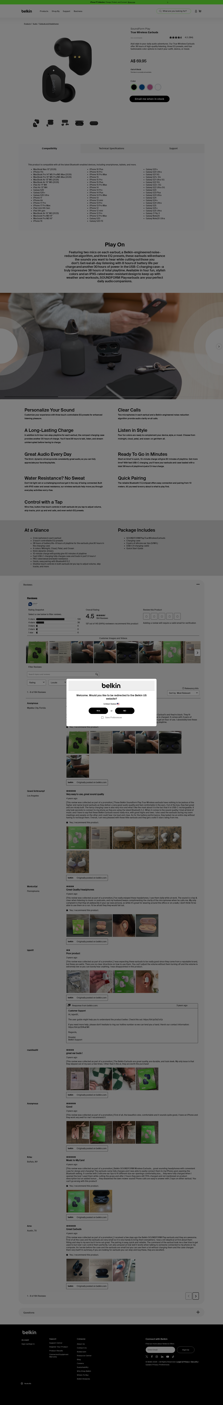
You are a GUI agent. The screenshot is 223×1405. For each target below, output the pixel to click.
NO (124, 711)
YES (98, 711)
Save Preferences (113, 717)
